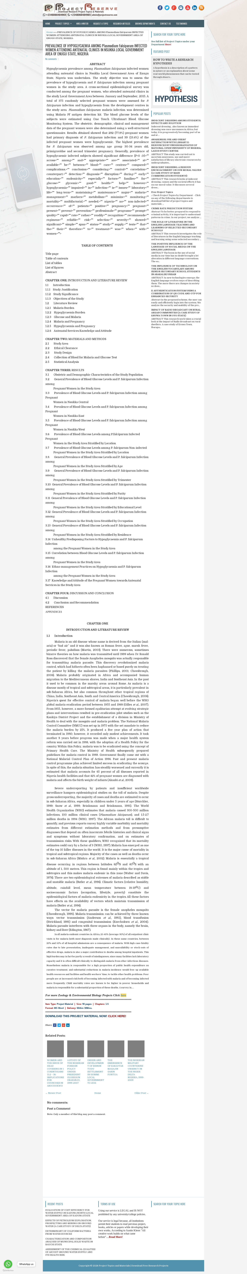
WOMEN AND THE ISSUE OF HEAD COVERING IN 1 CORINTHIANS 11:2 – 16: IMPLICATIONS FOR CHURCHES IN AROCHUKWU (55, 1073)
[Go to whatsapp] (8, 1264)
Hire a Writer (82, 23)
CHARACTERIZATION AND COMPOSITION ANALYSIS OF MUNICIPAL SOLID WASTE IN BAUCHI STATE (69, 1242)
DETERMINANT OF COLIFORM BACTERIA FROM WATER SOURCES (68, 1232)
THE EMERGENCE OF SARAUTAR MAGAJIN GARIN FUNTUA (115, 1067)
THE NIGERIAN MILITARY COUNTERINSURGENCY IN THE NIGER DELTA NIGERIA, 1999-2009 (136, 1070)
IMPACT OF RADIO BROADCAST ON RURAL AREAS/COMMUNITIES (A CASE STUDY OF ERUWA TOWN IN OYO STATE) (176, 313)
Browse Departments (145, 23)
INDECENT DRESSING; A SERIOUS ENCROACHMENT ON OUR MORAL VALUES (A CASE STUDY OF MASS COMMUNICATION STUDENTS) (176, 171)
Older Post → (141, 1093)
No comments (51, 59)
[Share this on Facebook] (54, 1025)
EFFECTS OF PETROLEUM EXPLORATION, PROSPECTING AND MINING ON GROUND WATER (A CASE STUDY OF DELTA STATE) (68, 1223)
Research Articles (121, 23)
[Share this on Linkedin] (68, 1025)
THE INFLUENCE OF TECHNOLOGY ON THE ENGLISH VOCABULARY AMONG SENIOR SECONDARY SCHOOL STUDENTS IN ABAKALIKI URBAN (175, 270)
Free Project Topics (162, 192)
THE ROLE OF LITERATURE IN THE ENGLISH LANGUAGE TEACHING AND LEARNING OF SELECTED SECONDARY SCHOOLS (174, 226)
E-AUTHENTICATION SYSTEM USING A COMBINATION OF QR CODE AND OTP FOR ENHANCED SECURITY (176, 293)
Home (47, 23)
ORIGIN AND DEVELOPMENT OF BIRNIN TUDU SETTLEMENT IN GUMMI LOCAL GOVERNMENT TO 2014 (95, 1071)
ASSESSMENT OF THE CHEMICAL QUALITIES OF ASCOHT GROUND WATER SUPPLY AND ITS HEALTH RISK (70, 1252)
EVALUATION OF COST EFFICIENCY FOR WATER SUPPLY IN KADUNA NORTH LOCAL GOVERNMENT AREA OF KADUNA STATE (69, 1213)
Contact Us (165, 23)
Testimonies (181, 23)
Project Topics (63, 23)
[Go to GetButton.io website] (8, 1270)
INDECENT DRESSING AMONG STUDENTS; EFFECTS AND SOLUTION (176, 122)
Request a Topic (100, 23)
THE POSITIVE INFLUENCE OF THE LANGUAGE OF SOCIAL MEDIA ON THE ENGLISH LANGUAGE (173, 247)
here (123, 995)
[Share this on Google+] (63, 1025)
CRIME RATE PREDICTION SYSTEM (171, 208)
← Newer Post (53, 1093)
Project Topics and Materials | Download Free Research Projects (133, 1265)
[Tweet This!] (59, 1025)
